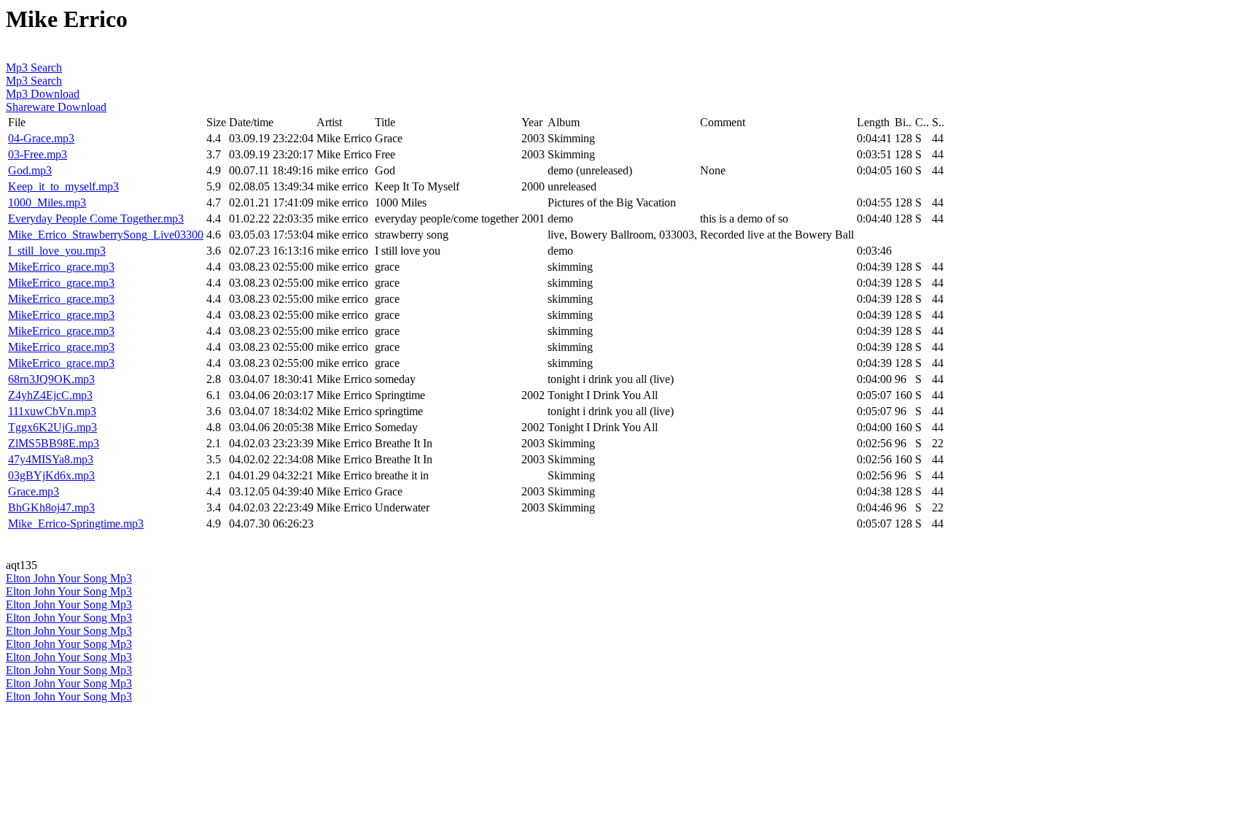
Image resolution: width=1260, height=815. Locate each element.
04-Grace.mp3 (41, 138)
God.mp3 (30, 170)
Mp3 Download (42, 94)
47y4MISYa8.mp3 (50, 459)
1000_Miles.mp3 (47, 202)
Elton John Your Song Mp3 (69, 578)
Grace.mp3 (33, 491)
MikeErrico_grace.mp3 (61, 266)
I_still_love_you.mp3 (57, 250)
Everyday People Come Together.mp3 (96, 218)
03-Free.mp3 (37, 154)
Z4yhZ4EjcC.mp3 (50, 395)
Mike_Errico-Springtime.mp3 (76, 523)
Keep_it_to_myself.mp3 (63, 186)
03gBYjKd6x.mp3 (51, 475)
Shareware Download (56, 107)
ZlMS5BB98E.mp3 (53, 443)
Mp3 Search (34, 67)
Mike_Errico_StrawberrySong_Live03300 (105, 234)
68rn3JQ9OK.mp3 (51, 379)
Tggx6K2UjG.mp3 (52, 427)
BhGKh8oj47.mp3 (51, 507)
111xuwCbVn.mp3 (52, 411)
